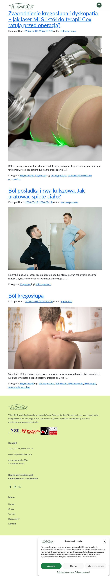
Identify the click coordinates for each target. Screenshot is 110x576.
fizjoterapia (90, 383)
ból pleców (61, 383)
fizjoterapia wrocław (19, 387)
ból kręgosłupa (59, 175)
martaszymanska (69, 202)
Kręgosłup (40, 175)
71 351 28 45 (14, 448)
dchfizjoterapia (68, 30)
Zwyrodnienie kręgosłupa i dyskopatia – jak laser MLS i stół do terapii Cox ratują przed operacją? (53, 19)
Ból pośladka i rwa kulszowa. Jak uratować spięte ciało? (46, 193)
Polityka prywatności (82, 572)
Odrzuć (73, 566)
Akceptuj (51, 566)
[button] (104, 541)
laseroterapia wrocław (80, 175)
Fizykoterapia (27, 175)
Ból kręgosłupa (26, 295)
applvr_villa (66, 301)
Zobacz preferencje (95, 566)
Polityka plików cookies (65, 572)
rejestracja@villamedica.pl (20, 454)
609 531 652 (27, 448)
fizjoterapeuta (75, 383)
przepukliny (14, 179)
